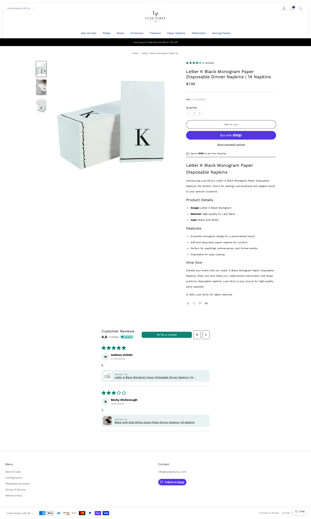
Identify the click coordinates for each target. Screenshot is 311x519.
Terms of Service (15, 489)
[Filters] (197, 334)
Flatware (155, 33)
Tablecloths (199, 33)
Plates (106, 33)
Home (135, 53)
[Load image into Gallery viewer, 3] (41, 106)
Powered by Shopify (269, 513)
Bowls (120, 33)
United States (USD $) (19, 8)
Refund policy (13, 495)
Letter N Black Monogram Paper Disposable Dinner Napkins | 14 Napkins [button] (154, 377)
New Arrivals (88, 33)
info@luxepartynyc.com (172, 471)
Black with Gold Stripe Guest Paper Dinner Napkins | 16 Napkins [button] (155, 422)
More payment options (231, 144)
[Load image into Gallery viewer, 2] (41, 87)
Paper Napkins (176, 33)
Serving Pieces (221, 33)
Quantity (191, 107)
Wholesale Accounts (17, 483)
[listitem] (155, 42)
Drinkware (136, 33)
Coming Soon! (13, 477)
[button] (194, 62)
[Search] (300, 8)
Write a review (167, 334)
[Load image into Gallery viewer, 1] (41, 69)
